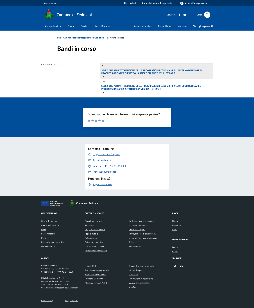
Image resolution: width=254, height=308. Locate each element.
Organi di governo (49, 221)
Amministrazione (53, 26)
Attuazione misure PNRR (96, 282)
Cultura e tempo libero (94, 246)
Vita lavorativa (135, 246)
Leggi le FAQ (90, 266)
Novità (71, 26)
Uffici (43, 229)
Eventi (175, 251)
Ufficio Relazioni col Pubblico (53, 278)
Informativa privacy (137, 270)
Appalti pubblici (91, 233)
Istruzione (182, 26)
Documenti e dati (48, 246)
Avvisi (174, 229)
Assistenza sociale (142, 26)
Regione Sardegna (51, 3)
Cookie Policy (47, 300)
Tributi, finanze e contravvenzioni (143, 237)
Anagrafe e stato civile (95, 229)
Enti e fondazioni (48, 233)
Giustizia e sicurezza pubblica (141, 221)
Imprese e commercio (138, 225)
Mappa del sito (71, 300)
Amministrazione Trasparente (157, 3)
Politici (44, 237)
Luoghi (175, 247)
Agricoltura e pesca (93, 221)
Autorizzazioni (91, 237)
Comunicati (177, 225)
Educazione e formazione (96, 250)
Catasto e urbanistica (94, 242)
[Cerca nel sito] (207, 15)
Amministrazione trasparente (141, 266)
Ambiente (89, 225)
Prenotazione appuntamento (97, 270)
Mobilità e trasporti (137, 229)
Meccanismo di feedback (139, 282)
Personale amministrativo (52, 242)
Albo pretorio (130, 3)
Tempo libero (164, 26)
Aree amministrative (50, 225)
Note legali (133, 274)
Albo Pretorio (134, 287)
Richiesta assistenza (94, 278)
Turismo (132, 242)
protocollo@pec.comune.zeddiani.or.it (62, 287)
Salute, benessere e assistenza (142, 233)
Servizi (84, 26)
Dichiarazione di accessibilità (141, 278)
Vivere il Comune (102, 26)
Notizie (175, 221)
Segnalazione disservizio (95, 274)
